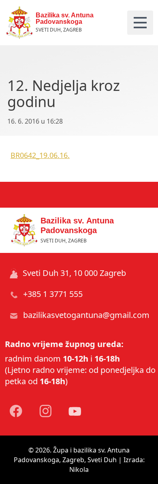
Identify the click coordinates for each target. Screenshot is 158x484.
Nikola (79, 469)
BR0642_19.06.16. (40, 155)
